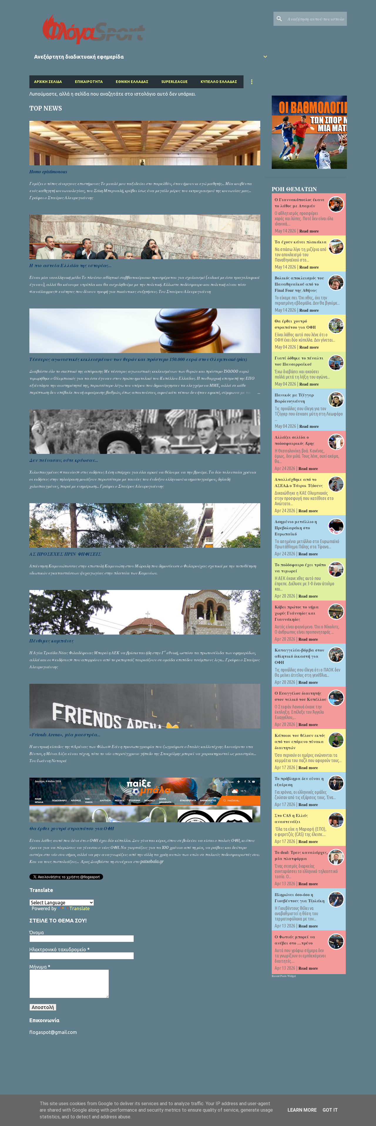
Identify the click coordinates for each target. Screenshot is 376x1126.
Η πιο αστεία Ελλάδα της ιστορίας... (70, 265)
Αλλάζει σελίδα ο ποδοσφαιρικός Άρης (294, 440)
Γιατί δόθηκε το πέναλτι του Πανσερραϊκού (299, 361)
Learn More (302, 1110)
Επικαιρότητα (89, 82)
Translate (79, 908)
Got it (330, 1110)
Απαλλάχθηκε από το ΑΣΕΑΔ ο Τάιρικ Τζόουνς (299, 482)
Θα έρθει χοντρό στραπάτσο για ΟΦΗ (71, 828)
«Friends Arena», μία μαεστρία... (64, 734)
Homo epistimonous (48, 171)
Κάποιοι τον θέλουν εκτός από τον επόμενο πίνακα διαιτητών (300, 741)
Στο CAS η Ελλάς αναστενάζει (291, 818)
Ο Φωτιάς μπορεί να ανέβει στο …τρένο (295, 940)
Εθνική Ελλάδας (132, 82)
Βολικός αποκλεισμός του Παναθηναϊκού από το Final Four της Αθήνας (299, 284)
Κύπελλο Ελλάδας (219, 82)
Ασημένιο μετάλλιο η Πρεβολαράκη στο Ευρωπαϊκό (296, 527)
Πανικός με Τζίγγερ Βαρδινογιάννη (294, 398)
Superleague (174, 82)
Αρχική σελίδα (48, 82)
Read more (309, 231)
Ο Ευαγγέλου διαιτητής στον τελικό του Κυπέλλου (300, 696)
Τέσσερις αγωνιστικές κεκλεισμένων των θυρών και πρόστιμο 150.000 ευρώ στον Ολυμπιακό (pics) (138, 359)
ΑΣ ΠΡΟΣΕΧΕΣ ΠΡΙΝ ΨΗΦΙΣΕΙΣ (65, 554)
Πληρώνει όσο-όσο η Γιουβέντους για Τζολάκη (300, 897)
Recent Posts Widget (284, 976)
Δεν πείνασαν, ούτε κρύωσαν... (63, 460)
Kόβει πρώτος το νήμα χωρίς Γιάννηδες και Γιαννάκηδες (297, 613)
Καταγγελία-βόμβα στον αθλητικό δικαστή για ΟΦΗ (299, 656)
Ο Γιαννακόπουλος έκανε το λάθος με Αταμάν (300, 202)
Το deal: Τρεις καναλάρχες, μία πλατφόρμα (301, 855)
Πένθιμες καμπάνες (51, 640)
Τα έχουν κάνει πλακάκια (301, 242)
